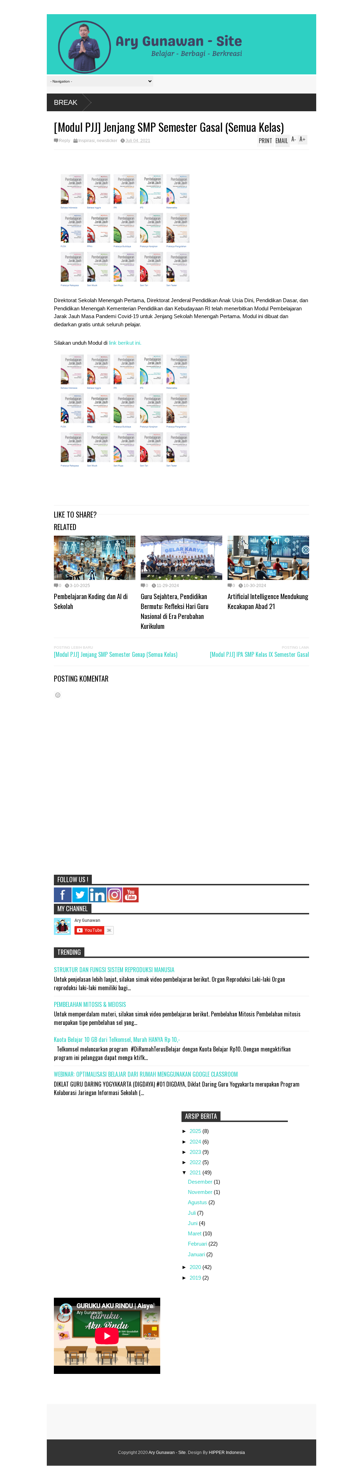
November (201, 1192)
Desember (201, 1182)
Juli (192, 1213)
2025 (196, 1131)
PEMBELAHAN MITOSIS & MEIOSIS (90, 1004)
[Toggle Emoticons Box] (58, 695)
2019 (196, 1278)
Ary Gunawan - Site (167, 1452)
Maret (195, 1233)
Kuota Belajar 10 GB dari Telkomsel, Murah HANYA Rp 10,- (117, 1039)
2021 (196, 1172)
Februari (198, 1244)
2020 (196, 1267)
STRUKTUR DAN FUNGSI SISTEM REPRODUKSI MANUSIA (114, 969)
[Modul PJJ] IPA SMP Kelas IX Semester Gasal (259, 654)
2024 (196, 1142)
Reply (64, 140)
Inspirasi (86, 140)
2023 (196, 1152)
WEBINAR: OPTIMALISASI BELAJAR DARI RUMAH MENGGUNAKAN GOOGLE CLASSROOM (146, 1074)
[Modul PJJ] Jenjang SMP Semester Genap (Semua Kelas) (115, 654)
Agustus (198, 1202)
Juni (193, 1223)
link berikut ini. (125, 343)
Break (65, 102)
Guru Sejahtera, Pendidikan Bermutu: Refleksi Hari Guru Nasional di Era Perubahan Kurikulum (174, 611)
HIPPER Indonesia (227, 1452)
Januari (197, 1254)
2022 (196, 1162)
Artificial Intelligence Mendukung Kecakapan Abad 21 (268, 601)
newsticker (107, 140)
